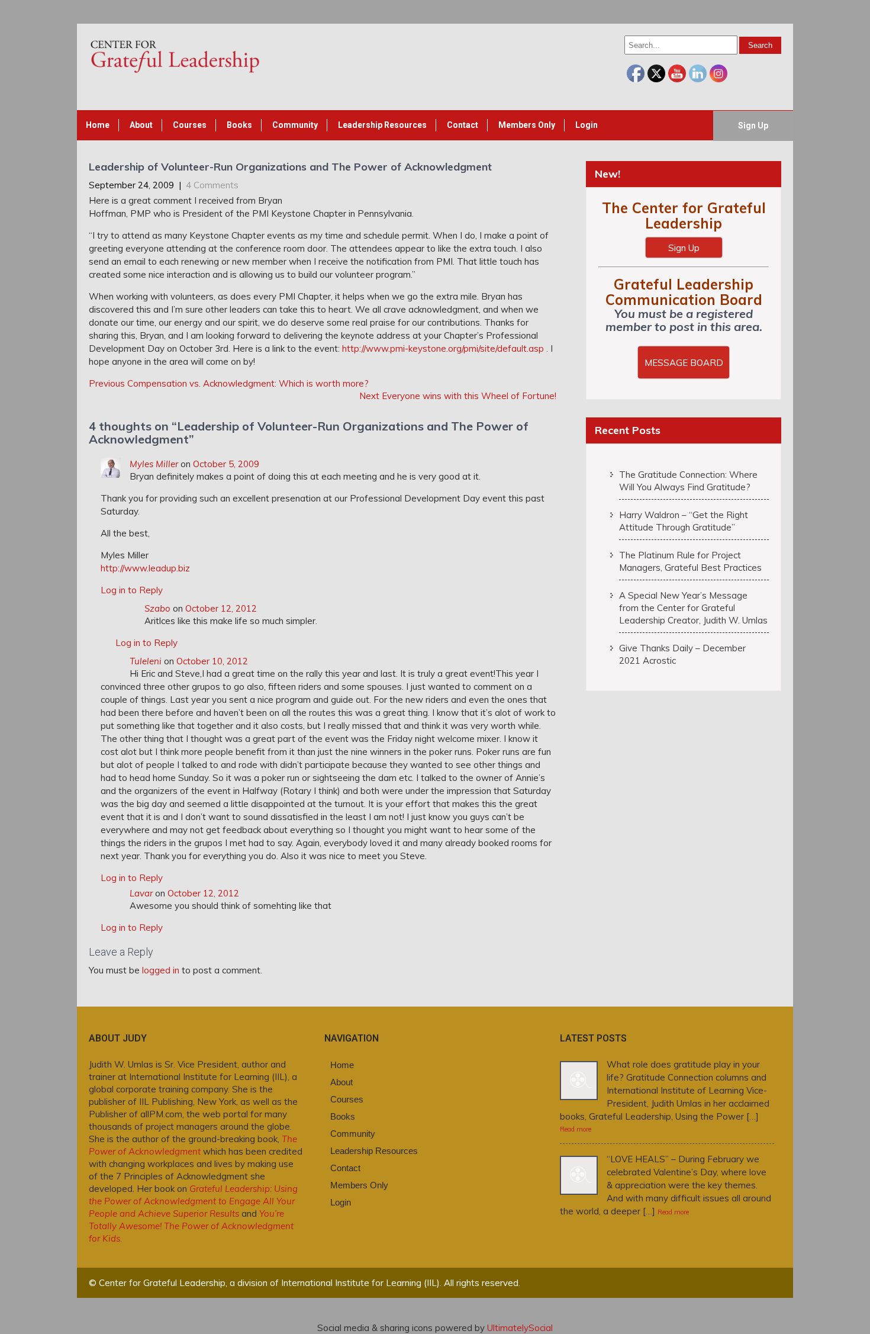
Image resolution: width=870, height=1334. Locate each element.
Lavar (141, 893)
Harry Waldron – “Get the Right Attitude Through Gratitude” (683, 521)
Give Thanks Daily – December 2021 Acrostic (682, 654)
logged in (160, 970)
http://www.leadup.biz (145, 568)
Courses (190, 125)
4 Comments (212, 185)
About (141, 125)
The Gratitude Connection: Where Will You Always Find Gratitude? (688, 481)
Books (239, 125)
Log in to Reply (132, 590)
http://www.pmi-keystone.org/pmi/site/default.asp (443, 348)
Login (586, 125)
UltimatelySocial (520, 1327)
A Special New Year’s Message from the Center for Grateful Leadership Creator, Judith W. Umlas (693, 608)
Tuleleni (146, 661)
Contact (462, 125)
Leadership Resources (382, 125)
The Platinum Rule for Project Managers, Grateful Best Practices (690, 561)
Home (97, 125)
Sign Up (753, 125)
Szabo (157, 608)
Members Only (526, 125)
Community (295, 125)
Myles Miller (154, 464)
